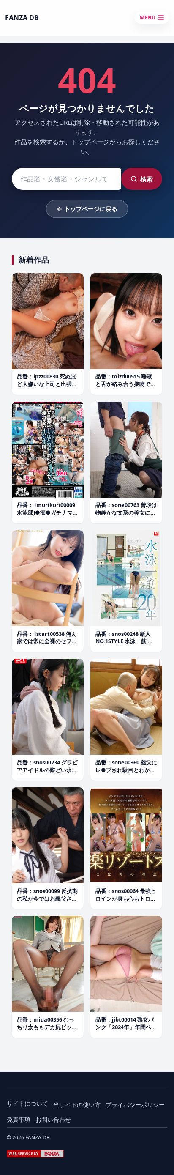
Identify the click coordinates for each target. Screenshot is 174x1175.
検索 (146, 179)
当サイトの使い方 (77, 1105)
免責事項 (18, 1119)
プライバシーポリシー (135, 1105)
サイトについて (27, 1103)
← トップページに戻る (87, 209)
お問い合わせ (53, 1119)
